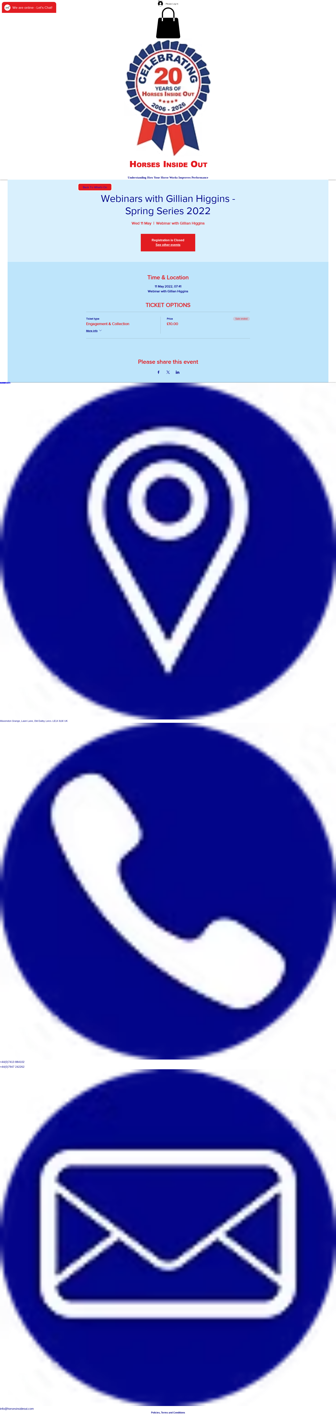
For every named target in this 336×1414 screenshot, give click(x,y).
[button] (168, 22)
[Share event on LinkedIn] (177, 372)
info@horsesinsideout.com (17, 1408)
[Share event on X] (168, 372)
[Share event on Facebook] (158, 372)
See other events (168, 245)
